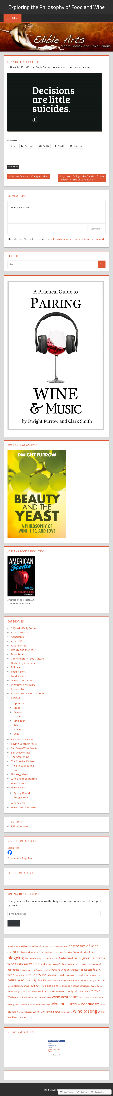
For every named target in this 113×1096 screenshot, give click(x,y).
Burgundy (40, 959)
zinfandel (22, 1017)
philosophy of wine (21, 985)
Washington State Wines (21, 997)
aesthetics (13, 946)
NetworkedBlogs (54, 1041)
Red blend (52, 985)
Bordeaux (30, 958)
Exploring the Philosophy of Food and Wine (56, 7)
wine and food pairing (24, 778)
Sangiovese (85, 985)
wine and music (34, 1004)
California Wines (26, 964)
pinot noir (38, 985)
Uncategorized (19, 774)
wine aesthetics (65, 996)
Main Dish (19, 720)
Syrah (74, 991)
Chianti (55, 964)
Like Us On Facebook (22, 873)
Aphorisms (61, 67)
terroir (95, 991)
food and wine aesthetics (64, 969)
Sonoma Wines (34, 991)
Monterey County (93, 975)
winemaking (40, 1011)
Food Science (18, 676)
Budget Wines (22, 797)
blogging (16, 957)
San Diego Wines (20, 752)
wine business (64, 1003)
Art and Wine (18, 645)
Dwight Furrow (43, 67)
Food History (18, 671)
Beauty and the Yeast (23, 649)
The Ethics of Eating (22, 765)
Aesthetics (56, 1049)
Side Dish (19, 729)
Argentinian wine (30, 952)
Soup (17, 733)
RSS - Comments (20, 826)
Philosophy (17, 689)
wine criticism (88, 1004)
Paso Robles (78, 980)
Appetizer (19, 703)
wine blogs (45, 1004)
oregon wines (66, 980)
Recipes (15, 697)
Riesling (74, 985)
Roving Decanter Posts (24, 743)
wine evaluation (25, 1012)
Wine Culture (18, 783)
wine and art (84, 997)
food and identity (43, 970)
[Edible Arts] (10, 854)
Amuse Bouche (19, 632)
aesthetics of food (30, 946)
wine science (18, 803)
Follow (14, 923)
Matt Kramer (72, 975)
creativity (91, 964)
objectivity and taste (48, 980)
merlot (81, 975)
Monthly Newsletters (23, 684)
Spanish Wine (49, 991)
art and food (47, 952)
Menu (15, 18)
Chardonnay (44, 964)
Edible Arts (13, 847)
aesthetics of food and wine (54, 946)
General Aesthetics (22, 680)
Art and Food (18, 641)
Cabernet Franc (51, 958)
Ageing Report (22, 793)
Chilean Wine (66, 964)
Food (50, 1049)
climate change (81, 965)
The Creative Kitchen (23, 761)
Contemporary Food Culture (27, 658)
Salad (17, 725)
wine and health (20, 1004)
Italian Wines (53, 975)
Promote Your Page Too (20, 858)
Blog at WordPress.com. (56, 1089)
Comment (95, 228)
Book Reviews (19, 654)
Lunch (17, 716)
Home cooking (21, 975)
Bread (17, 707)
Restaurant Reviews (22, 739)
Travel (14, 770)
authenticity (83, 952)
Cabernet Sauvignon (74, 958)
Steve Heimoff (64, 991)
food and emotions (27, 970)
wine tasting (85, 1011)
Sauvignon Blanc (20, 991)
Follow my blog (56, 1055)
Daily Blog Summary (23, 663)
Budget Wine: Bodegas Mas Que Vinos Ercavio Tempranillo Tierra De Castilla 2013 (81, 178)
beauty (92, 952)
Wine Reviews (19, 787)
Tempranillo (84, 991)
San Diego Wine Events (24, 748)
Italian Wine (37, 974)
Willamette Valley (43, 997)
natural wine (16, 980)
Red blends (64, 985)
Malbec (63, 975)
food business (85, 969)
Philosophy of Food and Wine (28, 693)
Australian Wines (71, 952)
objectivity (30, 980)
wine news (54, 1011)
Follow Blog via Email (24, 894)
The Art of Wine (20, 756)
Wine (50, 1051)
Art (40, 952)
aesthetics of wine (84, 945)
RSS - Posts (17, 822)
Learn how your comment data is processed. (78, 239)
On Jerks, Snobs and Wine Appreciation (27, 177)
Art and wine (58, 952)
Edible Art (17, 667)
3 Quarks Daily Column (24, 628)
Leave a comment (81, 67)
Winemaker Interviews (24, 807)
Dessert (18, 712)
